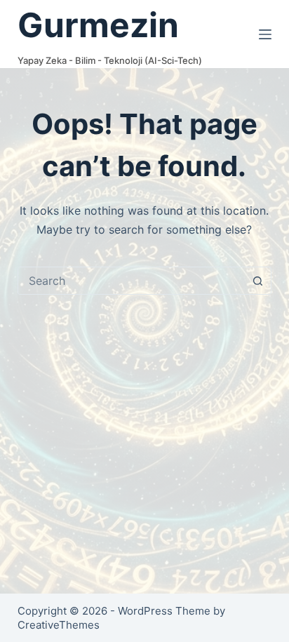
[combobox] (131, 281)
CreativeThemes (59, 624)
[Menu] (265, 34)
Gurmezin (98, 25)
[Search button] (257, 280)
